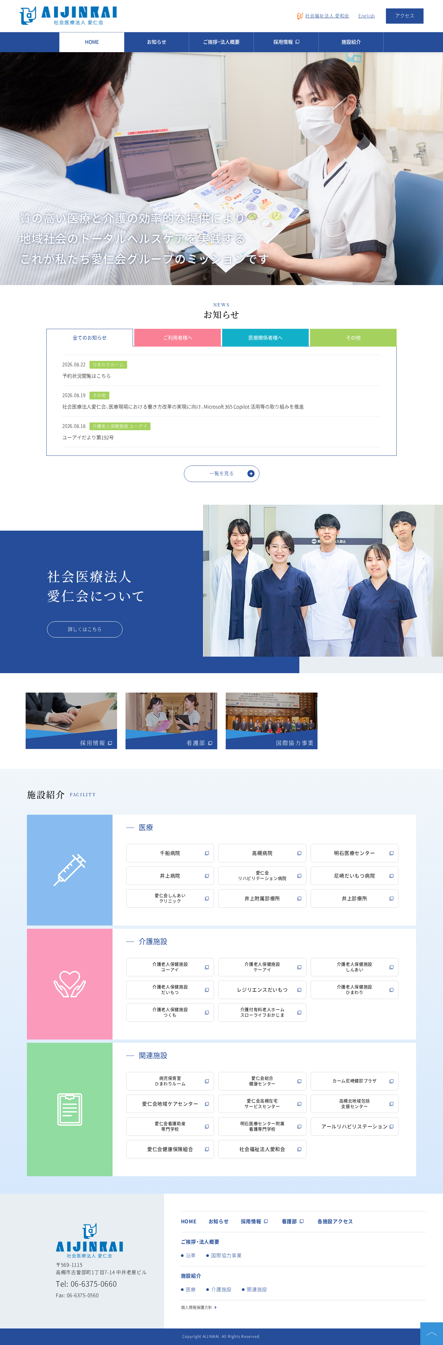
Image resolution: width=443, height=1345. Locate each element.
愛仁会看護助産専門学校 (170, 1126)
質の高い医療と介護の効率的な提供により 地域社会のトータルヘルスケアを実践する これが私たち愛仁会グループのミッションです (144, 239)
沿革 (191, 1255)
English (366, 16)
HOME (92, 42)
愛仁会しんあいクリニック (170, 898)
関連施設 (257, 1289)
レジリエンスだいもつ (262, 989)
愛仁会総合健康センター (262, 1081)
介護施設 (221, 1289)
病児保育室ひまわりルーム (170, 1081)
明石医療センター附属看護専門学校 (262, 1126)
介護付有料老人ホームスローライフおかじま (262, 1012)
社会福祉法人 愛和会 (327, 16)
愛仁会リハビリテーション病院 (262, 875)
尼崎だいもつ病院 (354, 875)
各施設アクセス (335, 1221)
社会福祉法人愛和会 (262, 1149)
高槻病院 (262, 853)
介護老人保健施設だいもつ (170, 989)
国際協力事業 (226, 1255)
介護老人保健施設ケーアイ (262, 967)
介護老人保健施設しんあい (354, 967)
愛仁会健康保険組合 (170, 1149)
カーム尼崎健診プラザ (354, 1081)
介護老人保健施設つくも (170, 1012)
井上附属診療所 (262, 898)
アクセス (404, 15)
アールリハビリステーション (354, 1126)
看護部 (289, 1221)
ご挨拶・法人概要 (221, 42)
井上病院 (170, 875)
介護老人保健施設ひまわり (354, 989)
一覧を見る (222, 473)
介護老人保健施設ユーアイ (170, 967)
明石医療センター (354, 853)
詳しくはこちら (85, 629)
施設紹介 (351, 42)
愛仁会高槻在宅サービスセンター (262, 1104)
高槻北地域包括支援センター (354, 1104)
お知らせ (156, 42)
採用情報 (283, 42)
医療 (191, 1289)
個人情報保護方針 (196, 1307)
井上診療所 (354, 898)
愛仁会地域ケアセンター (170, 1103)
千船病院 (170, 853)
